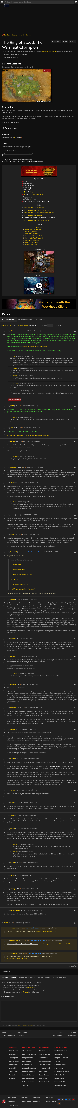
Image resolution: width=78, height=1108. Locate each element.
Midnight (12, 1078)
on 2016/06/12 (46, 953)
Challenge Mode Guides (29, 1078)
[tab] (8, 319)
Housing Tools (21, 1032)
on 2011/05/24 (29, 707)
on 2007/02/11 (25, 802)
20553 (15, 417)
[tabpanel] (39, 645)
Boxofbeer (14, 940)
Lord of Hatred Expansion (62, 1051)
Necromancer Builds (61, 1071)
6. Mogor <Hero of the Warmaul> (23, 589)
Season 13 (58, 1054)
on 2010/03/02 (27, 862)
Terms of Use (13, 1105)
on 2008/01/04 (26, 534)
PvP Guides (43, 1071)
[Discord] (59, 1099)
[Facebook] (69, 1099)
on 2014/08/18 (25, 599)
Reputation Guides (29, 1068)
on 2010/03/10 (26, 889)
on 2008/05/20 (23, 391)
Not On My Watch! (31, 232)
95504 (12, 534)
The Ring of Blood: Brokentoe (34, 208)
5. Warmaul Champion (19, 584)
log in (18, 1025)
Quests (14, 35)
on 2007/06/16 (20, 502)
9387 (14, 356)
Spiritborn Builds (60, 1085)
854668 (15, 456)
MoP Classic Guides (29, 1047)
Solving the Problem (31, 242)
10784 (15, 368)
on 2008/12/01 (22, 844)
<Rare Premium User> (34, 552)
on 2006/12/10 (29, 331)
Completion (11, 128)
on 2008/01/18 (22, 383)
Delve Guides (13, 1054)
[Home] (4, 1103)
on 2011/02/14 (25, 684)
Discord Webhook (8, 1035)
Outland (21, 35)
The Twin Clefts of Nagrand (34, 238)
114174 (15, 383)
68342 (15, 852)
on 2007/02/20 (28, 428)
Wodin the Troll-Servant (49, 52)
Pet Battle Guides (28, 1071)
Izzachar (13, 684)
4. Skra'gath (15, 579)
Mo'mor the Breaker (31, 234)
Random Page (26, 1101)
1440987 (12, 928)
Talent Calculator (14, 1071)
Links (73, 41)
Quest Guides (27, 1065)
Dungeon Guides (28, 1058)
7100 (14, 502)
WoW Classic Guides (45, 1047)
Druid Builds (58, 1068)
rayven (12, 515)
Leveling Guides (14, 1058)
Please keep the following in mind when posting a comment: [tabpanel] (24, 1003)
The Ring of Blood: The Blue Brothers (36, 210)
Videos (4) (39, 275)
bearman (16, 391)
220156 (15, 674)
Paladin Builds (59, 1075)
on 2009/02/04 (21, 852)
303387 (6, 923)
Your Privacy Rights (13, 1101)
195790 (12, 862)
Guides (73, 1032)
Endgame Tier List (61, 1058)
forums (25, 992)
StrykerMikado (15, 910)
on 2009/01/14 (18, 923)
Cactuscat (13, 707)
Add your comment (7, 325)
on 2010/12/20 (46, 552)
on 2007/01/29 (21, 368)
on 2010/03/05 (24, 875)
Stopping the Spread (31, 244)
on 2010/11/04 (26, 656)
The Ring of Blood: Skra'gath (33, 215)
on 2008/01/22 (25, 638)
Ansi (11, 428)
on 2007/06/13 (21, 376)
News (4, 1032)
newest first (20, 325)
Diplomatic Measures (32, 240)
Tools (60, 1032)
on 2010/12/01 (22, 674)
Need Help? (12, 1097)
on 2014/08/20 (24, 790)
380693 (12, 656)
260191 (15, 844)
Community (57, 1035)
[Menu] (2, 2)
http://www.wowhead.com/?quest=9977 (35, 347)
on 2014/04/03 (28, 758)
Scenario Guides (28, 1075)
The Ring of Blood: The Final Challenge (37, 220)
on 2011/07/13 (22, 456)
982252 (12, 599)
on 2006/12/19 (20, 356)
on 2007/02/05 (25, 406)
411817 (12, 875)
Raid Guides (13, 1068)
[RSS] (59, 1103)
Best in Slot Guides (45, 1054)
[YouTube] (73, 1099)
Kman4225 (13, 552)
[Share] (76, 2)
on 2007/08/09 (24, 815)
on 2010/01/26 (28, 441)
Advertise (49, 1097)
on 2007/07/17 (25, 515)
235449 (12, 829)
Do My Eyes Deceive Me (33, 229)
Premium (36, 1101)
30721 (15, 376)
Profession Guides (14, 1065)
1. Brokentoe (16, 565)
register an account (27, 1025)
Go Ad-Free (72, 1035)
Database (7, 35)
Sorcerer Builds (59, 1082)
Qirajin (12, 758)
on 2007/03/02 (25, 482)
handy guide (31, 988)
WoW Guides (13, 1047)
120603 (12, 638)
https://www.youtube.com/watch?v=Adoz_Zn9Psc (55, 944)
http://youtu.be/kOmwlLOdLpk (46, 931)
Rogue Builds (59, 1078)
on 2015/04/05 (44, 928)
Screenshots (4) (39, 249)
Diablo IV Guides (60, 1047)
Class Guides (13, 1051)
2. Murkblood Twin (18, 569)
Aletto (12, 441)
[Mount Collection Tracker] (39, 304)
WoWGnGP (14, 953)
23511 (12, 482)
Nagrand (28, 35)
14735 (12, 406)
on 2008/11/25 (25, 829)
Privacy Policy (51, 1101)
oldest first (26, 325)
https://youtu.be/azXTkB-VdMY (17, 958)
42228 (12, 815)
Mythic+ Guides (14, 1061)
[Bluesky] (66, 1099)
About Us (36, 1097)
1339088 (12, 790)
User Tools (24, 1097)
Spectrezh (13, 467)
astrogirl (13, 889)
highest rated (33, 325)
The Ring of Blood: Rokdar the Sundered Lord (39, 213)
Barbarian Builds (60, 1065)
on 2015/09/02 (50, 940)
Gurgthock (33, 192)
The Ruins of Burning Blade (34, 236)
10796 (12, 802)
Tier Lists (12, 1075)
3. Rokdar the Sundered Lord (21, 574)
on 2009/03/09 (31, 910)
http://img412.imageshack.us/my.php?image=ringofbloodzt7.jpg (28, 435)
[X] (62, 1099)
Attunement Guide (45, 1051)
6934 (11, 331)
